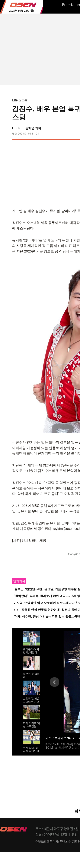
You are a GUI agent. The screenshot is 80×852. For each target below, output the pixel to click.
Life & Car (19, 100)
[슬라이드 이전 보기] (54, 682)
